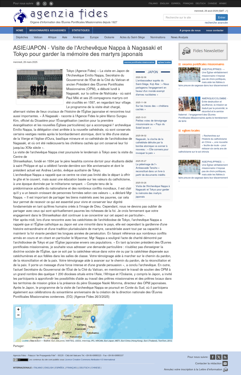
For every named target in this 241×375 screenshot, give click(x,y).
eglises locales (164, 62)
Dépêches (22, 37)
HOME (19, 30)
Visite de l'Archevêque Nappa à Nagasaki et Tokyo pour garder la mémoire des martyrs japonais (153, 191)
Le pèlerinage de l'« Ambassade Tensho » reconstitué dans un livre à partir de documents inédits (150, 169)
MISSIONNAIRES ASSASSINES (47, 30)
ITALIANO (153, 3)
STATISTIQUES (81, 30)
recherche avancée (216, 22)
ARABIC (223, 3)
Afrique (52, 37)
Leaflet (25, 340)
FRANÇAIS (188, 3)
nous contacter (214, 30)
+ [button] (18, 309)
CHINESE (212, 3)
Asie (64, 37)
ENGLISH (164, 3)
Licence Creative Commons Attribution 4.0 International (90, 359)
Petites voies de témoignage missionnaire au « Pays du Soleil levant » (151, 124)
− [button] (18, 315)
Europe (94, 37)
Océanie (109, 37)
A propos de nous (190, 30)
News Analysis (179, 37)
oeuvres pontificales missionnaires (139, 62)
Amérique (78, 37)
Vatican (38, 37)
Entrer (221, 17)
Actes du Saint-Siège (132, 37)
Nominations (157, 37)
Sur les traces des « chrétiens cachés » (152, 107)
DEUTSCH (201, 3)
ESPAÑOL (176, 3)
